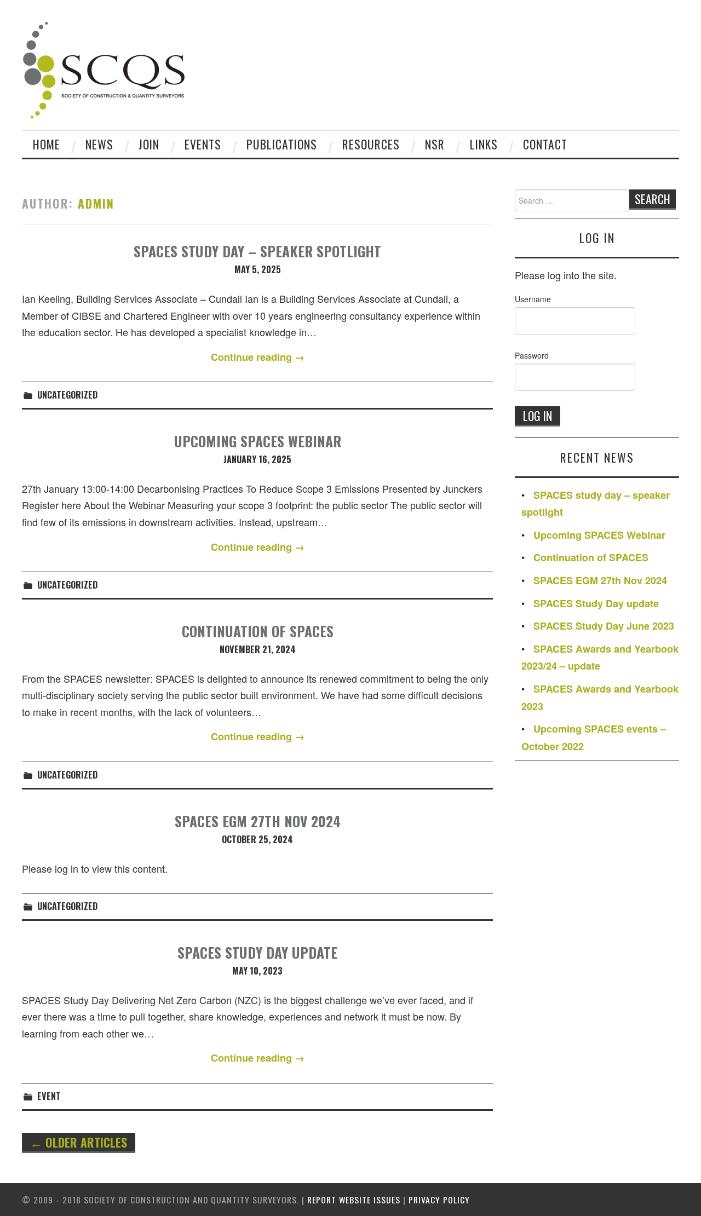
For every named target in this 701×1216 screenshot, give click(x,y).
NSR (435, 144)
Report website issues (353, 1199)
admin (96, 203)
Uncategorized (67, 394)
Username (533, 298)
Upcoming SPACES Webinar (257, 440)
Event (49, 1096)
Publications (281, 144)
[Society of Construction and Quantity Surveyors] (104, 68)
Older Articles (78, 1142)
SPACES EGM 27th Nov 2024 (258, 820)
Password (532, 355)
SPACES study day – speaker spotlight (257, 250)
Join (149, 144)
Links (484, 144)
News (99, 144)
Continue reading (257, 357)
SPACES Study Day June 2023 (603, 626)
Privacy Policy (439, 1199)
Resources (371, 144)
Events (203, 144)
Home (46, 144)
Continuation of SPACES (258, 630)
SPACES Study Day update (257, 952)
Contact (545, 144)
